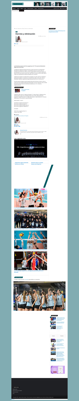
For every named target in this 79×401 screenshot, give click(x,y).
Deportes (14, 8)
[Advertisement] (39, 18)
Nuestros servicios (40, 8)
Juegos (25, 8)
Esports (36, 8)
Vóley (23, 28)
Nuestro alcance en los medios (17, 390)
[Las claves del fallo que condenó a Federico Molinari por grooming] (53, 345)
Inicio (16, 28)
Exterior (18, 8)
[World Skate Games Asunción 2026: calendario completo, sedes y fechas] (53, 327)
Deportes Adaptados (30, 8)
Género (22, 8)
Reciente (61, 335)
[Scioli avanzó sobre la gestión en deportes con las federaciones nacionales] (53, 340)
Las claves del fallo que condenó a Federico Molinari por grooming (60, 344)
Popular (53, 335)
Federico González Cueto (49, 397)
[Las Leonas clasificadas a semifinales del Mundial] (53, 323)
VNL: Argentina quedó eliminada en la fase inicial (31, 148)
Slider (30, 144)
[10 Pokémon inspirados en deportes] (53, 349)
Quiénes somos (15, 389)
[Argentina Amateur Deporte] (17, 4)
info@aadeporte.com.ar (39, 397)
